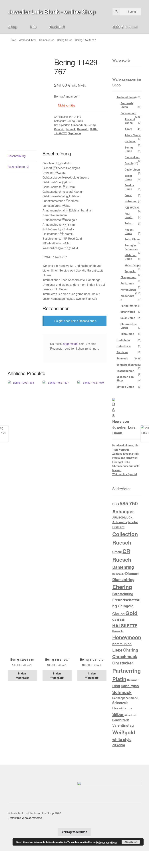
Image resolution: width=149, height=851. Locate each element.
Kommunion (122, 643)
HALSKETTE (124, 625)
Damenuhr (118, 574)
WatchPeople (133, 265)
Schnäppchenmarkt (128, 364)
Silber (118, 714)
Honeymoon (126, 637)
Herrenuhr (118, 631)
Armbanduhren (28, 40)
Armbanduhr (78, 125)
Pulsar (128, 223)
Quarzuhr (82, 129)
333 (115, 504)
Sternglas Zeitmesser (131, 247)
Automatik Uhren (126, 105)
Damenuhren (46, 40)
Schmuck (122, 358)
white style (121, 739)
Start (13, 40)
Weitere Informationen (106, 842)
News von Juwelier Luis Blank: (123, 427)
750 (133, 503)
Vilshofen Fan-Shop (125, 378)
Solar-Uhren (127, 318)
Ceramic (59, 129)
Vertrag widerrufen (74, 832)
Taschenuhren (125, 371)
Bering (92, 125)
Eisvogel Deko (121, 462)
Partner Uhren (129, 305)
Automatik (119, 522)
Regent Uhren (129, 231)
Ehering (122, 587)
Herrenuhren (128, 289)
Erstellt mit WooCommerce (25, 818)
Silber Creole (130, 715)
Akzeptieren (130, 842)
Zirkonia (118, 745)
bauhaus (130, 141)
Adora (128, 129)
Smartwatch (127, 311)
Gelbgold (126, 605)
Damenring (123, 567)
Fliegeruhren (128, 277)
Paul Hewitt (128, 215)
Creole (117, 552)
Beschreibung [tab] (17, 156)
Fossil (128, 195)
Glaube (118, 613)
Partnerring (126, 670)
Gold (131, 613)
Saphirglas (74, 133)
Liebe (117, 650)
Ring (116, 685)
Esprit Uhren (128, 177)
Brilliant (118, 527)
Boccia (129, 163)
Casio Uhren (132, 169)
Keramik (71, 129)
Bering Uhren (64, 40)
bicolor (133, 522)
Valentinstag (123, 725)
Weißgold (123, 732)
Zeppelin (130, 271)
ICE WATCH (132, 207)
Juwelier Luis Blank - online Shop (52, 11)
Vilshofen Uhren (130, 257)
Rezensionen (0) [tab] (18, 167)
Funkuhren (127, 283)
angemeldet (70, 344)
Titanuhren (127, 334)
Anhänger (123, 511)
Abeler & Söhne (130, 120)
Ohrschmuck (124, 656)
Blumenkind (132, 157)
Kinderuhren (127, 297)
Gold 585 (118, 620)
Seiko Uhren (132, 239)
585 (124, 503)
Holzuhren (131, 201)
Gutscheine (123, 346)
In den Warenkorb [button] (22, 675)
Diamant (132, 573)
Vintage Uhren (125, 386)
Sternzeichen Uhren (128, 325)
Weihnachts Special (124, 474)
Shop (12, 26)
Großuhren (123, 340)
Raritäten (122, 352)
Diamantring (123, 579)
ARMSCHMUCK (122, 517)
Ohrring (130, 650)
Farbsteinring (122, 593)
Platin (119, 679)
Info (33, 26)
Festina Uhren (129, 187)
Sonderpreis (120, 720)
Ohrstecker (122, 663)
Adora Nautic (133, 135)
